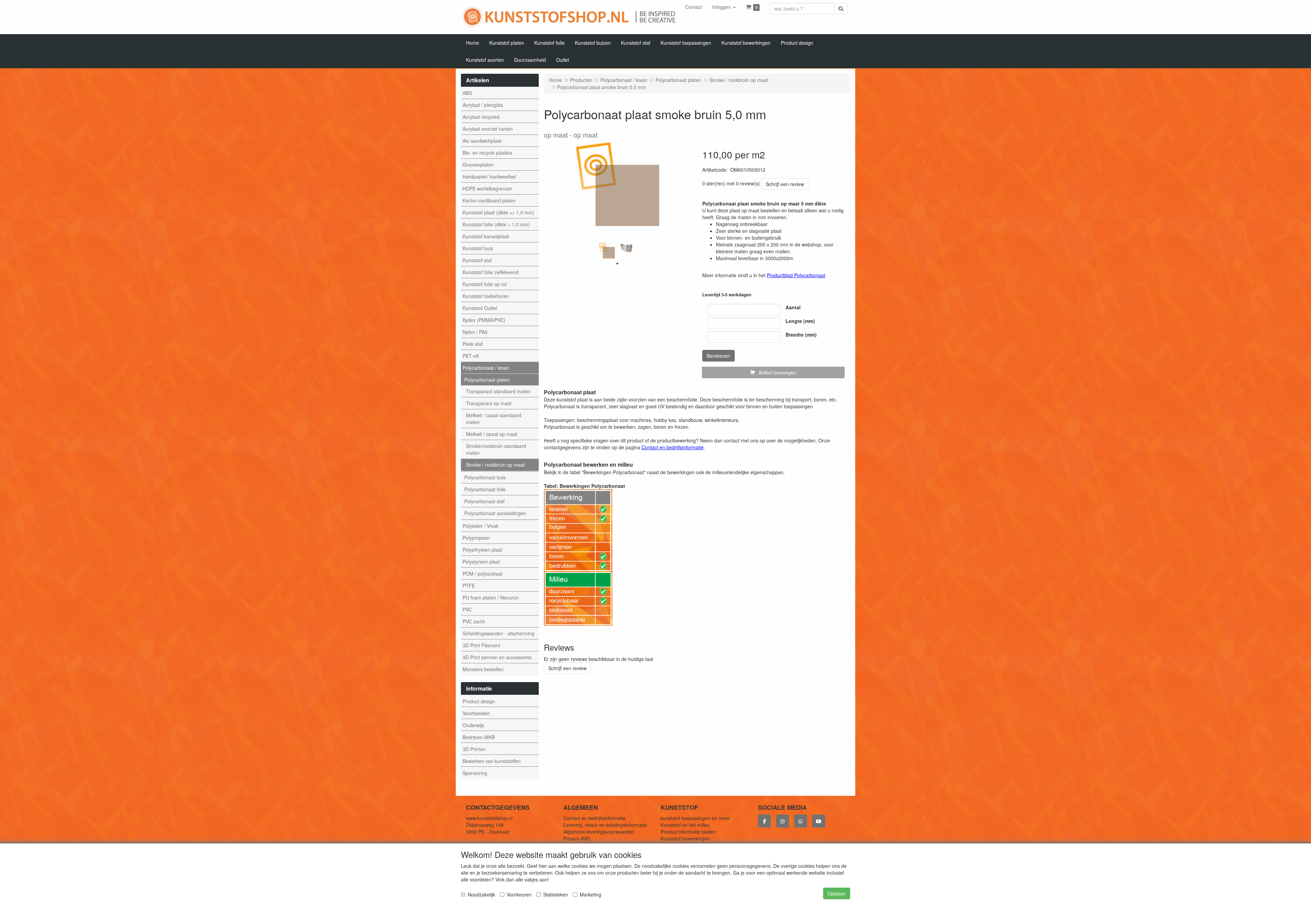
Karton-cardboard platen (489, 200)
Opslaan (837, 893)
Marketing (590, 894)
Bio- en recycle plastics (487, 152)
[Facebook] (764, 821)
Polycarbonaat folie (485, 489)
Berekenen (718, 355)
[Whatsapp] (800, 821)
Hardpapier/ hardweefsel (489, 176)
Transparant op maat (488, 403)
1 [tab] (617, 263)
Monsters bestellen (483, 669)
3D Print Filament (481, 645)
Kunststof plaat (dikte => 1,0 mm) (498, 212)
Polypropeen (476, 537)
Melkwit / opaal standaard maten (493, 418)
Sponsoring (475, 772)
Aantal (793, 307)
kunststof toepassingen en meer (695, 818)
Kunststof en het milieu (685, 824)
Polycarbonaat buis (485, 477)
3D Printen (474, 749)
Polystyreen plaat (481, 561)
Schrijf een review (785, 184)
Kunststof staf (477, 260)
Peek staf (473, 343)
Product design (479, 701)
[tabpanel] (607, 250)
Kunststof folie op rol (485, 284)
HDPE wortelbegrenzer (487, 188)
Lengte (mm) (800, 320)
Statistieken (555, 894)
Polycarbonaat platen (487, 379)
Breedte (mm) (801, 334)
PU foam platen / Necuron (491, 597)
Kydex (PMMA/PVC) (484, 319)
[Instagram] (782, 821)
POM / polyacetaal (482, 573)
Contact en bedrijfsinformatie (594, 818)
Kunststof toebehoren (486, 296)
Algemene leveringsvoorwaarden (598, 831)
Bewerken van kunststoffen (492, 761)
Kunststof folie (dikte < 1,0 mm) (496, 224)
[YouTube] (818, 821)
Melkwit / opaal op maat (491, 433)
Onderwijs (473, 725)
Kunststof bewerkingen (685, 838)
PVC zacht (474, 621)
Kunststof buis (478, 248)
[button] (724, 7)
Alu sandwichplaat (482, 140)
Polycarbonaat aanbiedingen (495, 513)
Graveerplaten (478, 164)
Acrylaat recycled (481, 116)
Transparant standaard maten (498, 391)
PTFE (469, 585)
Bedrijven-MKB (479, 737)
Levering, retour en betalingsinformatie (605, 824)
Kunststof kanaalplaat (486, 236)
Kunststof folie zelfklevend (491, 272)
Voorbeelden (476, 713)
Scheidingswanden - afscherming (498, 633)
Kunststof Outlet (480, 308)
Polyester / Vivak (480, 525)
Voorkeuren (519, 894)
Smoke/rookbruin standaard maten (496, 449)
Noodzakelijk (481, 894)
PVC (467, 609)
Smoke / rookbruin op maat (495, 464)
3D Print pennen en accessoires (497, 657)
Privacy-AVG (576, 838)
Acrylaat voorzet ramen (488, 128)
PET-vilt (471, 355)
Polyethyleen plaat (482, 549)
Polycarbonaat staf (484, 501)
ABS (467, 92)
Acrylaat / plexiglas (483, 104)
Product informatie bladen (688, 831)
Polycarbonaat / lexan (486, 367)
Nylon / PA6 (475, 331)
